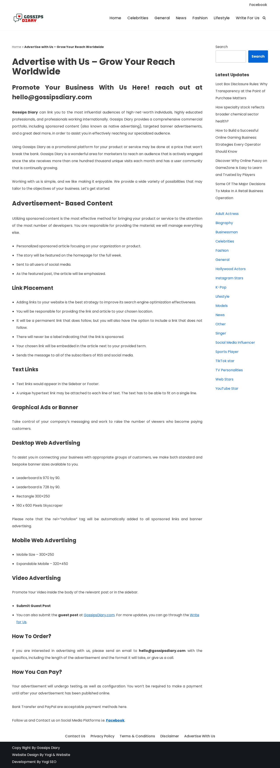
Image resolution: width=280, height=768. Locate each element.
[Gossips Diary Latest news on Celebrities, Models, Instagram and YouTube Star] (28, 18)
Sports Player (227, 351)
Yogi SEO (49, 761)
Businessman (226, 232)
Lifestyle (222, 18)
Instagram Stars (229, 278)
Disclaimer (169, 736)
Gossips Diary (48, 747)
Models (221, 305)
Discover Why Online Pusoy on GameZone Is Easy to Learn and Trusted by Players (241, 167)
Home (115, 18)
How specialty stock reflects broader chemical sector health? (239, 114)
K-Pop (220, 287)
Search (221, 46)
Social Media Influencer (235, 342)
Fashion (200, 18)
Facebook (258, 4)
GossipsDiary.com (99, 615)
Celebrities (137, 18)
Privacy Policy (102, 736)
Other (220, 324)
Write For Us (247, 18)
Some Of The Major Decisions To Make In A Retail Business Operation (240, 190)
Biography (224, 222)
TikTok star (224, 360)
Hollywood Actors (230, 268)
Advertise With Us (199, 736)
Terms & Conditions (137, 736)
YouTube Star (226, 388)
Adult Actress (227, 213)
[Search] (264, 17)
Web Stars (224, 379)
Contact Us (75, 736)
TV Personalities (229, 370)
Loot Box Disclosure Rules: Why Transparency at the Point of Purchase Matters (241, 91)
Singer (220, 333)
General (162, 18)
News (181, 18)
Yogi (48, 754)
